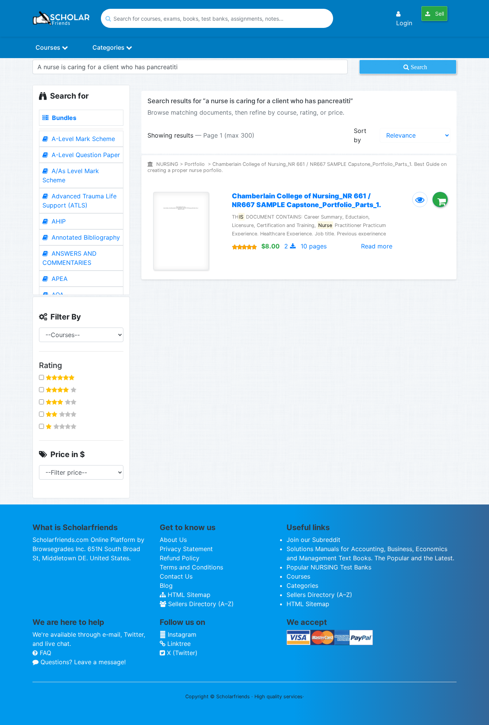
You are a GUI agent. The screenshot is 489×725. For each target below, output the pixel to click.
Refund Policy (179, 558)
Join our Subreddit (313, 539)
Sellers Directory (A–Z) (200, 604)
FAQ (44, 653)
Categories (109, 47)
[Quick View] (419, 199)
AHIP (58, 221)
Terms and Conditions (191, 567)
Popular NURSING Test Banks (329, 567)
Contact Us (176, 576)
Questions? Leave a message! (82, 662)
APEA (59, 278)
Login (404, 23)
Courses (49, 47)
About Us (173, 539)
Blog (166, 585)
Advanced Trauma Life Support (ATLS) (79, 200)
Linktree (178, 643)
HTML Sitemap (188, 594)
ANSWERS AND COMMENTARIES (69, 258)
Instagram (181, 634)
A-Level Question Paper (85, 155)
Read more (376, 246)
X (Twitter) (181, 653)
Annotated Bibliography (85, 237)
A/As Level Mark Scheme (70, 175)
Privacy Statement (186, 549)
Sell (439, 13)
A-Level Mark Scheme (82, 139)
